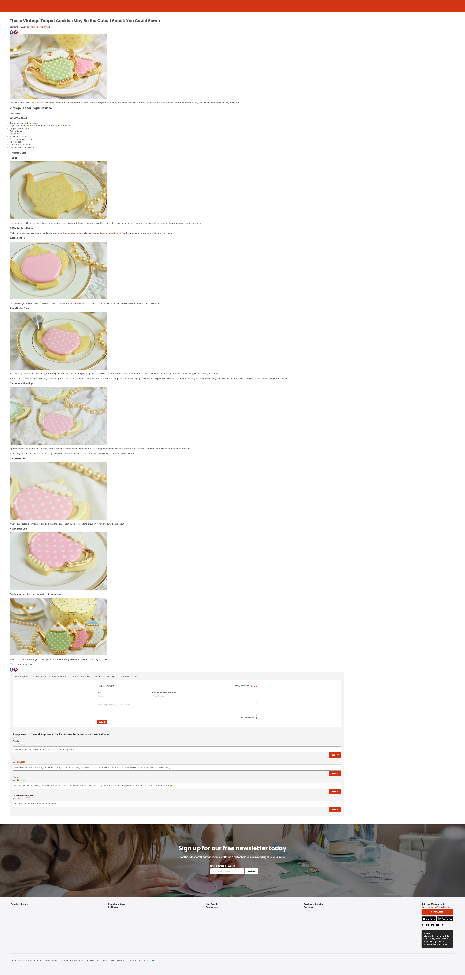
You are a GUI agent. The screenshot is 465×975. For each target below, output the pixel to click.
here (134, 676)
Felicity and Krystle (41, 27)
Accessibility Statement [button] (114, 960)
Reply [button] (335, 755)
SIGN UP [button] (251, 871)
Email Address (164, 692)
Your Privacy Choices (140, 960)
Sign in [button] (254, 685)
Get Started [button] (437, 912)
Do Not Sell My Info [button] (90, 960)
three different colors (72, 233)
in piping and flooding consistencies (103, 233)
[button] (12, 32)
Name (99, 692)
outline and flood (82, 303)
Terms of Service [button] (52, 960)
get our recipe (31, 123)
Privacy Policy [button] (70, 960)
